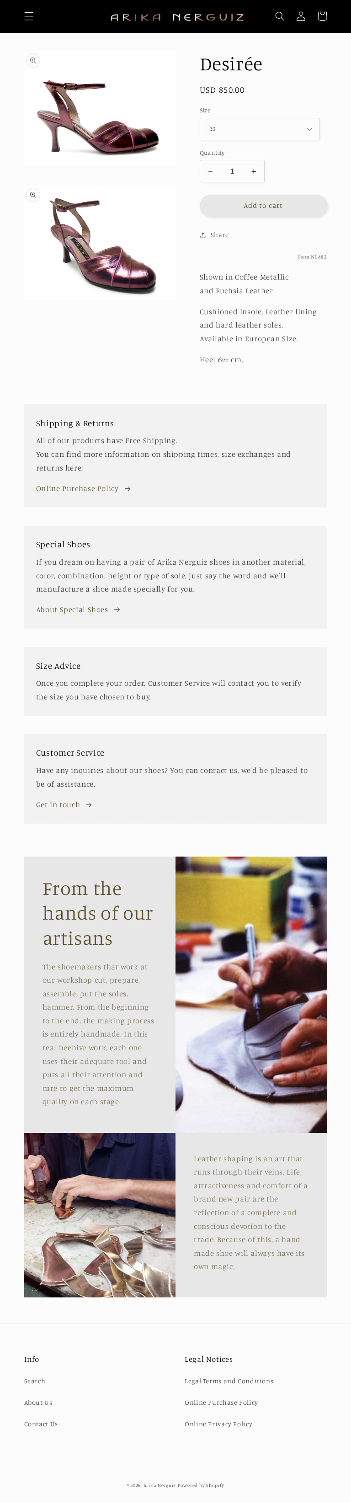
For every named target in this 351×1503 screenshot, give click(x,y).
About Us (38, 1402)
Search (35, 1381)
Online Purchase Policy (77, 488)
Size (205, 110)
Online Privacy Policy (218, 1424)
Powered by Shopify (201, 1485)
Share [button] (220, 234)
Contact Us (41, 1424)
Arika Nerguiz (160, 1485)
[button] (28, 15)
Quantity (212, 152)
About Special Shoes (72, 609)
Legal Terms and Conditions (229, 1381)
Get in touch (58, 804)
